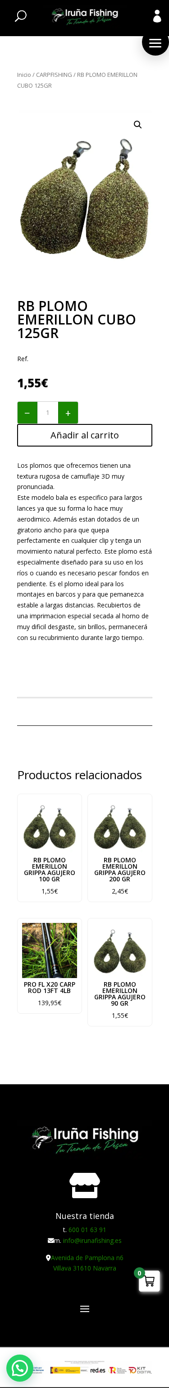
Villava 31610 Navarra (84, 1268)
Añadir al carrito (84, 435)
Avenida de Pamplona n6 (87, 1257)
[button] (155, 42)
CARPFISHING (54, 75)
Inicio (24, 75)
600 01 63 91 (87, 1229)
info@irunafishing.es (92, 1240)
